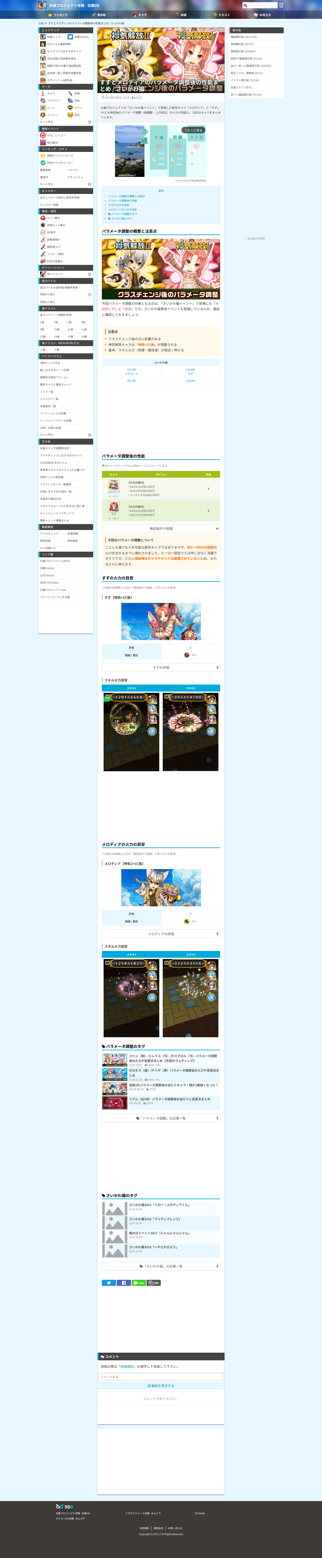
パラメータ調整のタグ (123, 214)
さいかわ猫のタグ (121, 218)
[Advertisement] (161, 417)
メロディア (113, 492)
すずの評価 (161, 667)
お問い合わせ (175, 1528)
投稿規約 (127, 1366)
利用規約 (144, 1528)
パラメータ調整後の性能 (122, 200)
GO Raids (200, 1513)
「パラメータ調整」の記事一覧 (163, 1118)
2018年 (190, 380)
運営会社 (158, 1528)
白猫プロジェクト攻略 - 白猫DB (74, 5)
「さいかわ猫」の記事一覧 (162, 1266)
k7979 (138, 97)
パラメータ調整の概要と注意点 (126, 196)
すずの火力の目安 (118, 205)
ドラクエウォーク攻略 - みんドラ (143, 1513)
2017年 (131, 380)
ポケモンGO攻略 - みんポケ (70, 1518)
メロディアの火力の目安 (122, 209)
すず (113, 514)
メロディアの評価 (161, 933)
